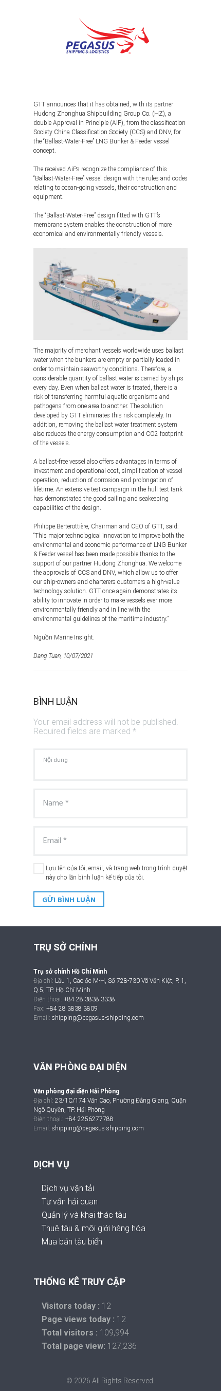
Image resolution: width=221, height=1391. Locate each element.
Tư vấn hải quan (70, 1201)
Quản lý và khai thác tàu (84, 1215)
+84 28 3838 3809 (72, 1008)
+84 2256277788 (89, 1119)
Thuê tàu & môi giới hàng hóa (93, 1228)
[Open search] (114, 70)
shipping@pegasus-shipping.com (98, 1017)
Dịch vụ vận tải (68, 1188)
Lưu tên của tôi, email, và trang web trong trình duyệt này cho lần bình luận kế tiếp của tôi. (117, 873)
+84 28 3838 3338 (89, 999)
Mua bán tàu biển (72, 1242)
